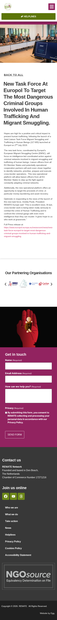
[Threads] (21, 496)
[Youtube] (13, 496)
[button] (51, 6)
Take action (11, 521)
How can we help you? (23, 386)
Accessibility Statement (18, 555)
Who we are (11, 507)
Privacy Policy (13, 541)
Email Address (18, 373)
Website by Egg (47, 613)
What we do (11, 514)
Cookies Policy (13, 548)
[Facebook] (5, 496)
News (8, 528)
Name (13, 360)
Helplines (10, 534)
